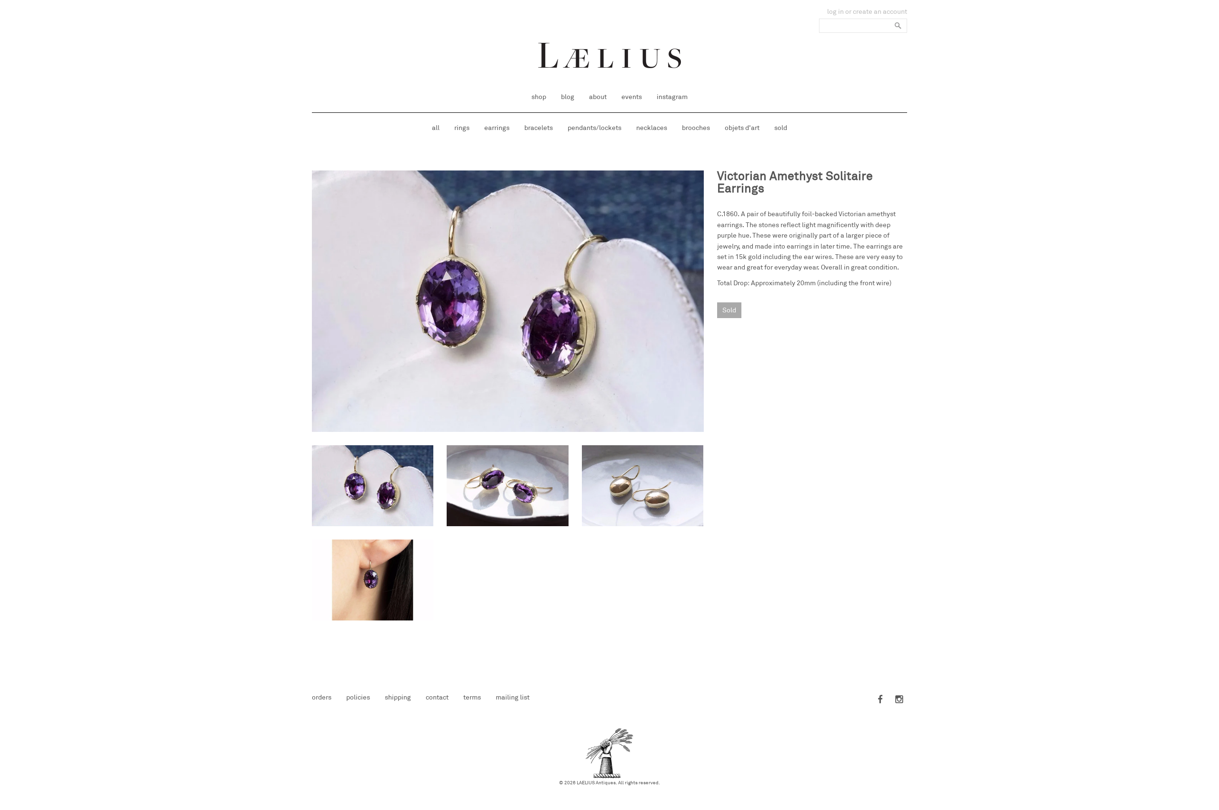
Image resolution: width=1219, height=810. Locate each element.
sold (780, 128)
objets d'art (742, 128)
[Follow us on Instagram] (898, 700)
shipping (398, 697)
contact (437, 697)
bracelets (538, 128)
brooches (696, 128)
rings (462, 128)
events (631, 97)
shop (538, 97)
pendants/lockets (594, 128)
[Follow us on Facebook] (881, 700)
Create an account (880, 12)
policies (358, 697)
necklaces (651, 128)
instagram (672, 97)
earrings (497, 128)
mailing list (513, 697)
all (436, 128)
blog (567, 97)
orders (321, 697)
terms (472, 697)
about (598, 97)
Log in (835, 12)
